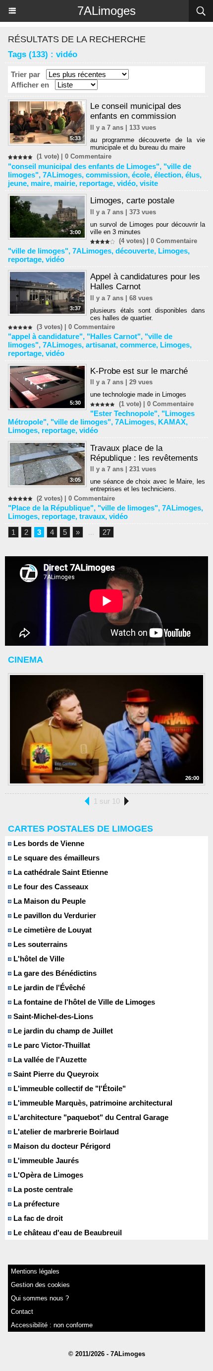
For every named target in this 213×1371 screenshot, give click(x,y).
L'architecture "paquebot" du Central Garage (89, 1117)
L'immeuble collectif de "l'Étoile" (68, 1088)
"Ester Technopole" (124, 413)
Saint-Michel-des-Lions (52, 1016)
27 (106, 532)
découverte (134, 251)
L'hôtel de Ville (37, 958)
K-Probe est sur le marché (139, 371)
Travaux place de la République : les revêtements (144, 453)
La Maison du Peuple (48, 901)
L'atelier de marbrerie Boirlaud (65, 1131)
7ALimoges (106, 10)
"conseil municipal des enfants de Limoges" (84, 166)
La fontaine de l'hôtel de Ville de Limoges (83, 1002)
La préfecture (35, 1204)
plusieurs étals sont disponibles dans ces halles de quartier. (147, 314)
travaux (92, 516)
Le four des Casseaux (49, 886)
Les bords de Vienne (47, 843)
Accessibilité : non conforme (52, 1325)
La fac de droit (37, 1218)
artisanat (101, 345)
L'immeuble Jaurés (45, 1160)
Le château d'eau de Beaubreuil (66, 1232)
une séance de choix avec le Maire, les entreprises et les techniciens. (147, 485)
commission (107, 175)
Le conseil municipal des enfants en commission (135, 111)
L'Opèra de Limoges (47, 1175)
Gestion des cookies (40, 1284)
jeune (17, 183)
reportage (96, 183)
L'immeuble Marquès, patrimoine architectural (91, 1103)
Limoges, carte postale (132, 200)
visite (149, 183)
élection (167, 175)
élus (192, 175)
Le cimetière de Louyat (51, 930)
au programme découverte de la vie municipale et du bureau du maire (147, 143)
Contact (22, 1311)
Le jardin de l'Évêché (48, 987)
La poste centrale (42, 1189)
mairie (64, 183)
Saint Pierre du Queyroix (55, 1074)
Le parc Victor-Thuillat (50, 1045)
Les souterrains (39, 944)
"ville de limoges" (38, 251)
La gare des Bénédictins (54, 973)
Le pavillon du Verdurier (53, 915)
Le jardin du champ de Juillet (62, 1031)
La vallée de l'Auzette (49, 1059)
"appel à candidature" (45, 336)
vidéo (126, 183)
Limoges (173, 251)
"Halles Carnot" (114, 336)
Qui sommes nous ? (40, 1298)
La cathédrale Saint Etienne (59, 872)
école (141, 175)
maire (40, 183)
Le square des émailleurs (55, 858)
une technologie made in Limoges (138, 394)
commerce (138, 345)
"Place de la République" (51, 508)
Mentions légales (35, 1271)
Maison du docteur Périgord (60, 1146)
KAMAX (172, 422)
